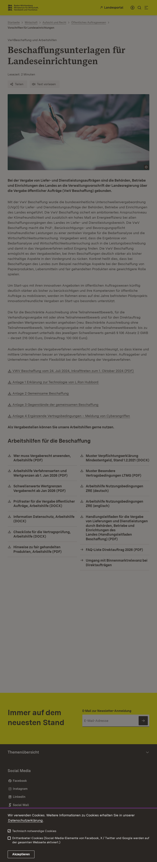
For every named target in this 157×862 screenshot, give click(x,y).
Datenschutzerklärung (25, 820)
